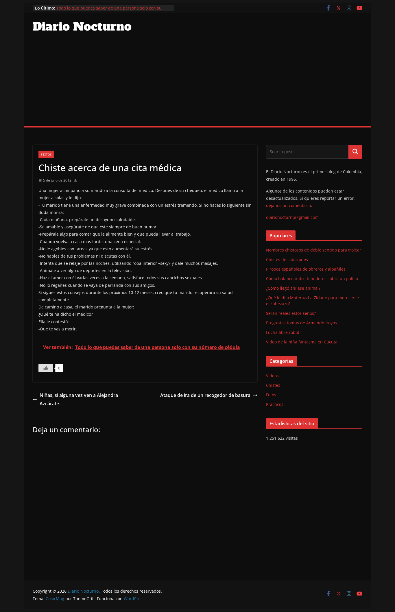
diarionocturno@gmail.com (292, 217)
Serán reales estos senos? (291, 313)
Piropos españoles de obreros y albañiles (306, 269)
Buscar (355, 152)
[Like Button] (45, 368)
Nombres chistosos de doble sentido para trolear (313, 250)
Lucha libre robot (282, 332)
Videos (272, 375)
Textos (46, 154)
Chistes (273, 385)
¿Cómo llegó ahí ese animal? (293, 288)
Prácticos (274, 404)
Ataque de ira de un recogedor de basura (205, 395)
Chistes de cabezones (287, 259)
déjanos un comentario (288, 205)
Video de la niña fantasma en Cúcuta (301, 342)
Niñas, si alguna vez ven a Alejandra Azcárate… (79, 399)
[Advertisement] (197, 82)
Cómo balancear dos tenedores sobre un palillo (312, 278)
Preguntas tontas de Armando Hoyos (301, 323)
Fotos (271, 394)
